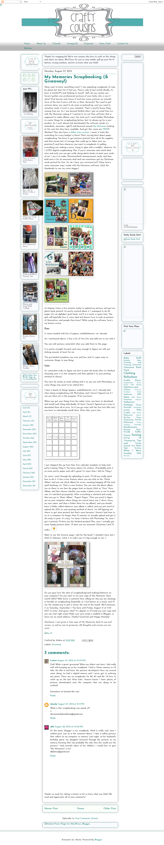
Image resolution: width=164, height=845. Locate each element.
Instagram (137, 407)
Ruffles (138, 432)
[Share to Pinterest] (92, 640)
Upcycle (127, 446)
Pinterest (128, 422)
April (25, 412)
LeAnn (53, 661)
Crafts (127, 380)
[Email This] (83, 640)
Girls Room (136, 397)
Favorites (137, 389)
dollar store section (80, 132)
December (27, 429)
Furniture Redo (132, 392)
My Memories (99, 126)
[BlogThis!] (85, 640)
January (26, 425)
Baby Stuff (132, 358)
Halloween (129, 402)
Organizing (128, 420)
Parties (138, 420)
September (27, 442)
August (26, 447)
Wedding (137, 448)
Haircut (138, 400)
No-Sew (127, 417)
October (26, 438)
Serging (127, 435)
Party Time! (105, 44)
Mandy (53, 704)
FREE (105, 129)
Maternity (128, 415)
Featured (88, 44)
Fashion (127, 390)
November (27, 434)
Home (27, 44)
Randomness (130, 427)
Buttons (28, 48)
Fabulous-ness (131, 387)
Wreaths (127, 456)
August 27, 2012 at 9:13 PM (71, 704)
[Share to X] (87, 640)
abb (52, 727)
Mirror (138, 415)
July (24, 451)
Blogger (98, 840)
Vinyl (133, 446)
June (25, 408)
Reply (53, 696)
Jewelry (127, 410)
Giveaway (56, 645)
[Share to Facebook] (90, 640)
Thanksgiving (129, 441)
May (25, 460)
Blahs (139, 360)
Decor (138, 380)
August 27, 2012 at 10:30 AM (72, 661)
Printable (137, 425)
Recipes (127, 430)
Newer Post (51, 808)
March (25, 416)
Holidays (128, 405)
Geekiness (128, 394)
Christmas (136, 365)
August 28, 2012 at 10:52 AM (69, 727)
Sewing (136, 434)
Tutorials (56, 44)
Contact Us (122, 44)
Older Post (109, 808)
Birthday (127, 360)
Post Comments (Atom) (86, 818)
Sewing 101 (72, 44)
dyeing (138, 385)
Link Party (136, 413)
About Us (41, 44)
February (27, 421)
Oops (139, 417)
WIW (139, 453)
